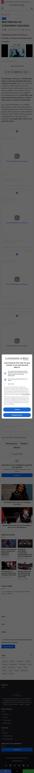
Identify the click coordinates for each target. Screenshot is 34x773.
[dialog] (17, 386)
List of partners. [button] (26, 394)
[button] (17, 384)
